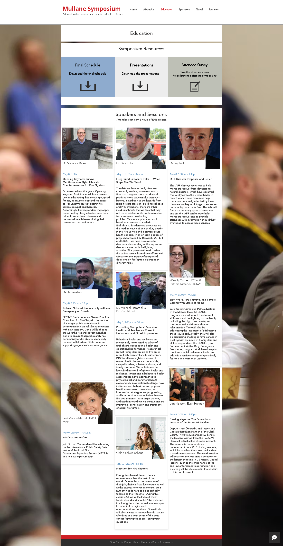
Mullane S (77, 9)
